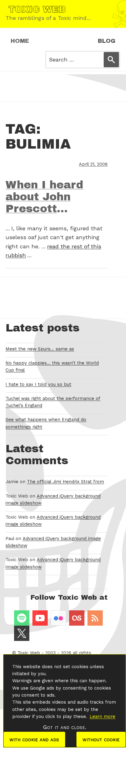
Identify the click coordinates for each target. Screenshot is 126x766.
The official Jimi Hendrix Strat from (65, 481)
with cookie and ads (34, 739)
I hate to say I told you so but (38, 384)
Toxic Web (28, 653)
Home (20, 41)
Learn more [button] (102, 716)
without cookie (101, 739)
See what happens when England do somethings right (46, 423)
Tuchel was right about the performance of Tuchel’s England (53, 402)
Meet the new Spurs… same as (40, 349)
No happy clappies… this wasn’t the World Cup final (52, 366)
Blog (106, 41)
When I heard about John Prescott (44, 196)
